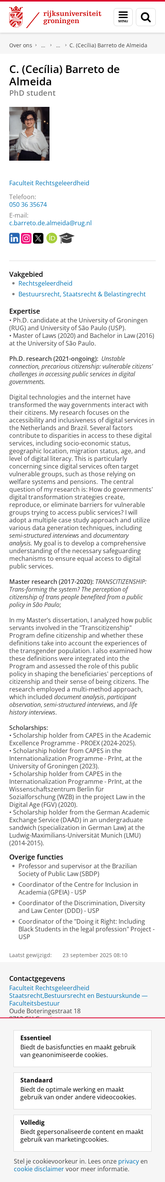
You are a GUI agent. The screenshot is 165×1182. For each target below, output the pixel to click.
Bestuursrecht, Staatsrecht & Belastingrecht (82, 294)
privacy (128, 1161)
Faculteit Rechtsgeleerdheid (49, 183)
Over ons (20, 45)
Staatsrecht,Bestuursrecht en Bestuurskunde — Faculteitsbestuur (78, 999)
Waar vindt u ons (58, 45)
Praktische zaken (43, 45)
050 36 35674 (28, 204)
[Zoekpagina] (146, 17)
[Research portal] (67, 238)
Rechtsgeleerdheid (45, 283)
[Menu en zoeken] (123, 17)
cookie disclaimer (39, 1169)
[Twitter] (38, 238)
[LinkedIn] (14, 238)
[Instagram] (26, 238)
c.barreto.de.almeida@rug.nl (50, 223)
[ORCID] (51, 238)
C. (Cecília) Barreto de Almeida (108, 45)
